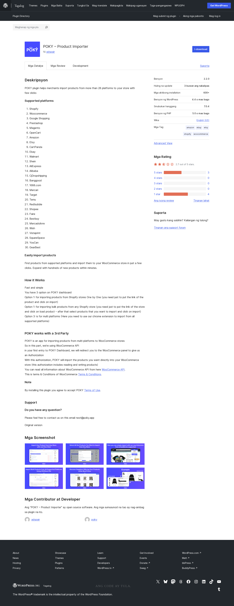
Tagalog (47, 585)
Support (101, 558)
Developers (103, 563)
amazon (190, 127)
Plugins (59, 563)
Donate (145, 563)
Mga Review (58, 65)
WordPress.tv (105, 568)
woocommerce (201, 134)
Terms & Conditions (89, 374)
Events (143, 558)
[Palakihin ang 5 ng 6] (99, 471)
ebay (199, 127)
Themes (59, 558)
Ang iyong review (164, 200)
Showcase (60, 553)
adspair (50, 51)
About (16, 553)
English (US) (203, 120)
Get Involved (146, 553)
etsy (206, 127)
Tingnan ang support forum (170, 227)
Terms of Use (92, 390)
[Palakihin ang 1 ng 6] (58, 447)
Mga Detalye (35, 65)
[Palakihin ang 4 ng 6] (58, 471)
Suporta (204, 65)
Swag (144, 568)
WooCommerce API (113, 369)
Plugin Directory (21, 16)
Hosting (17, 563)
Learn (100, 553)
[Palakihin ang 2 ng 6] (99, 447)
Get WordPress (219, 5)
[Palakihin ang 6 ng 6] (140, 471)
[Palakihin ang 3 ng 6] (140, 447)
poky (94, 519)
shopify (187, 134)
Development (80, 65)
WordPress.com (191, 553)
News (16, 558)
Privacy (17, 568)
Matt (186, 558)
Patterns (59, 568)
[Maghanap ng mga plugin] (46, 27)
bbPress (188, 563)
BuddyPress (190, 568)
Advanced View (163, 143)
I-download (200, 49)
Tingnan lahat (201, 200)
